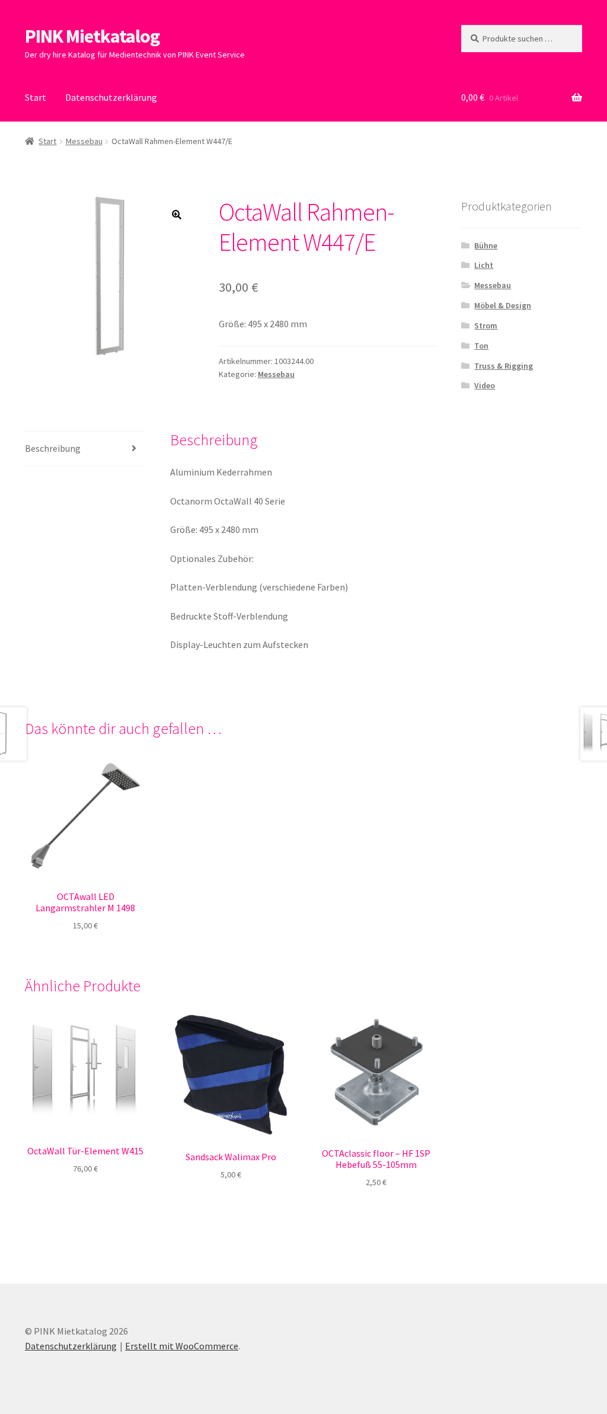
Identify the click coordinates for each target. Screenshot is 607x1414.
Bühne (485, 245)
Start (35, 97)
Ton (481, 345)
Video (484, 385)
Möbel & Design (502, 305)
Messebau (84, 141)
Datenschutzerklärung (111, 97)
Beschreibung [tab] (53, 448)
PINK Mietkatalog (92, 36)
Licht (483, 265)
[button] (176, 214)
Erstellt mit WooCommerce (181, 1346)
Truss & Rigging (503, 365)
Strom (485, 325)
